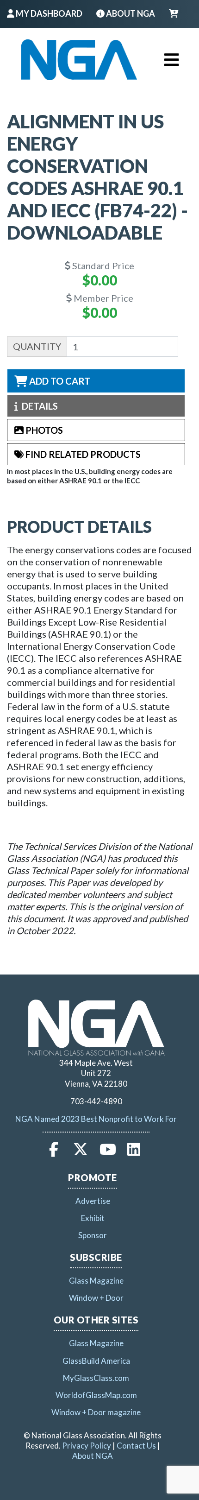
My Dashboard (48, 13)
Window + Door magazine (96, 1412)
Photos (43, 430)
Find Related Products (82, 454)
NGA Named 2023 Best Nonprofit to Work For (96, 1119)
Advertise (92, 1201)
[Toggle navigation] (171, 59)
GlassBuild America (96, 1361)
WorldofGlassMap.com (96, 1395)
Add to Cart (58, 380)
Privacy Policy (86, 1445)
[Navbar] (79, 60)
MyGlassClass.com (96, 1378)
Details (38, 405)
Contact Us (136, 1445)
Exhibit (93, 1218)
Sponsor (92, 1235)
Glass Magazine (96, 1280)
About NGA (130, 13)
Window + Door (96, 1298)
